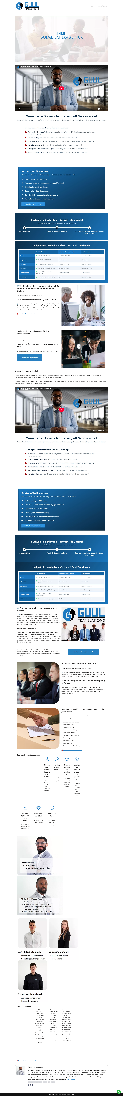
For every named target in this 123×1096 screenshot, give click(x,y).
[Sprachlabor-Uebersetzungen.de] (27, 6)
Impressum (64, 1094)
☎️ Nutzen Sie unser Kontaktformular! (72, 750)
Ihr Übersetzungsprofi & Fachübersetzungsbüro (64, 1054)
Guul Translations (40, 1054)
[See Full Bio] (76, 1079)
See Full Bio (71, 1079)
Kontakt (72, 1094)
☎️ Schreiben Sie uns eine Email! (26, 313)
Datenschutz (68, 1094)
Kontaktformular (102, 6)
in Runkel (85, 1054)
